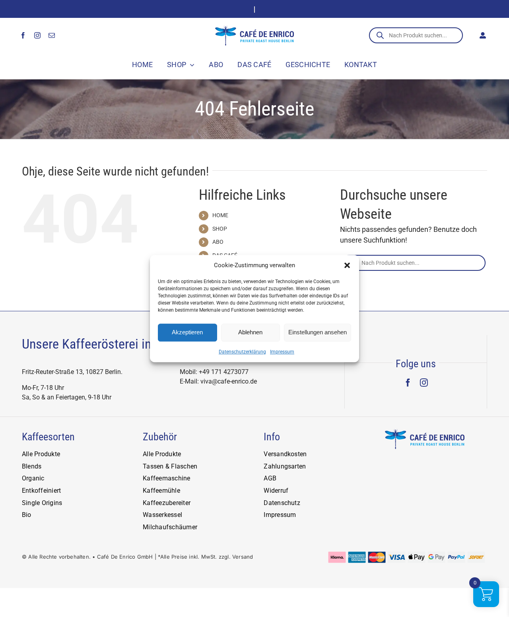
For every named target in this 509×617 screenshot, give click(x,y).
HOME (220, 215)
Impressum (282, 352)
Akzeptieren (187, 332)
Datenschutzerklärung (242, 352)
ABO (217, 242)
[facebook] (23, 35)
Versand (242, 556)
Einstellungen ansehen (317, 332)
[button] (347, 266)
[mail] (52, 35)
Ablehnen (250, 332)
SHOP (219, 229)
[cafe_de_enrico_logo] (254, 29)
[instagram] (37, 35)
